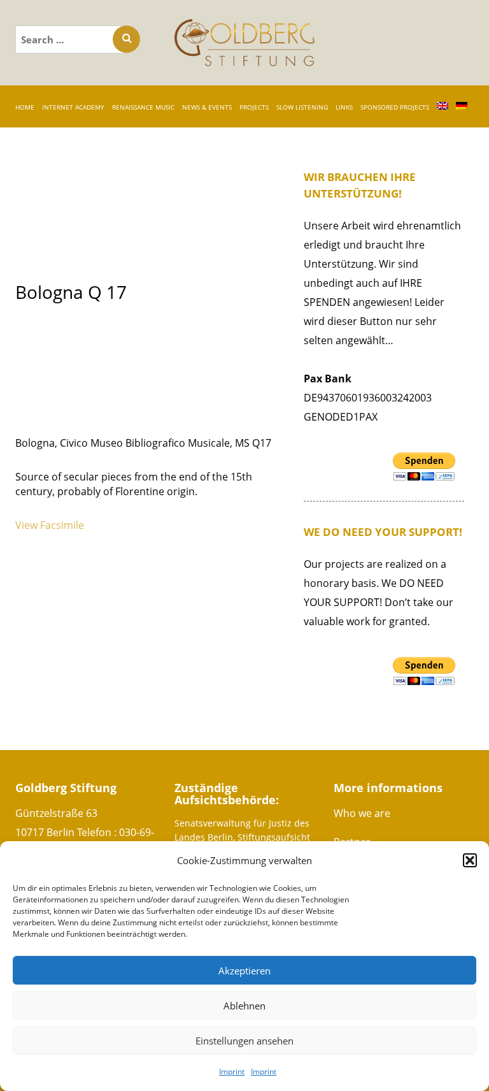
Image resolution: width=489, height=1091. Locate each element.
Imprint (231, 1071)
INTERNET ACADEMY (73, 107)
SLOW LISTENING (302, 107)
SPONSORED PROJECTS (394, 107)
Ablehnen (244, 1005)
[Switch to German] (461, 106)
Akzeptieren (244, 970)
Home (24, 107)
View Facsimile (49, 525)
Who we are (362, 813)
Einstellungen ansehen (244, 1040)
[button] (470, 860)
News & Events (207, 107)
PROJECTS (254, 107)
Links (344, 107)
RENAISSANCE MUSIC (143, 107)
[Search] (126, 39)
